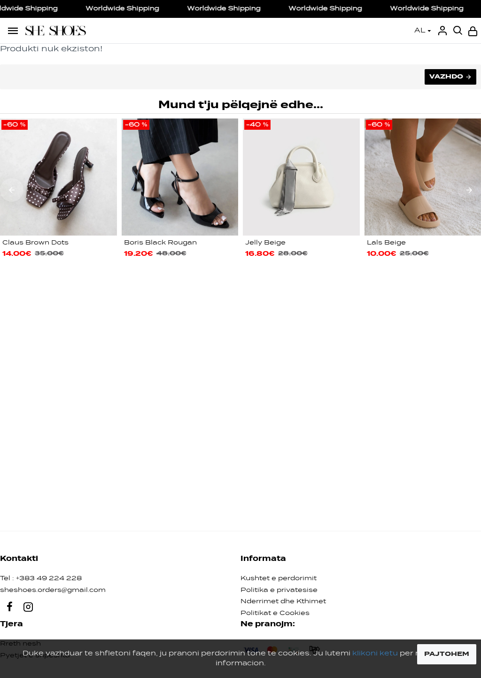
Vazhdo (446, 76)
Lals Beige (386, 243)
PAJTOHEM (446, 654)
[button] (11, 190)
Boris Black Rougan (160, 243)
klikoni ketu (375, 653)
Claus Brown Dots (35, 243)
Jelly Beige (265, 243)
